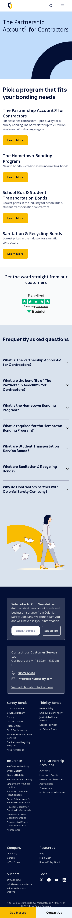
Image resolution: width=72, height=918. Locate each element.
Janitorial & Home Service (48, 719)
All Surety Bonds (15, 749)
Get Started (18, 913)
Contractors (45, 788)
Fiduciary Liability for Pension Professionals (19, 808)
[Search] (53, 6)
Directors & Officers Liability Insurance (17, 824)
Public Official (14, 725)
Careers (11, 857)
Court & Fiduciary (16, 712)
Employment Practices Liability (18, 785)
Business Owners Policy (19, 779)
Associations (46, 783)
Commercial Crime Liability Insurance (16, 816)
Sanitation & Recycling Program (18, 744)
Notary (10, 717)
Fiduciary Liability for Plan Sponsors (17, 793)
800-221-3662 (26, 673)
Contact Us (54, 913)
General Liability (15, 775)
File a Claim (45, 857)
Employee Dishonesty (51, 712)
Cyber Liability (14, 770)
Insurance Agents (48, 775)
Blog (41, 853)
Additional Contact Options (16, 890)
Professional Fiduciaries (52, 792)
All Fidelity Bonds (48, 729)
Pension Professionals (51, 779)
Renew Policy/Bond (49, 862)
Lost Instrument (15, 721)
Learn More (15, 140)
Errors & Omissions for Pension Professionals (19, 801)
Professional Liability (18, 766)
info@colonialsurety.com (35, 679)
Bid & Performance (17, 730)
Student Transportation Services (19, 736)
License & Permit (15, 708)
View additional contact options (32, 687)
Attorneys (44, 770)
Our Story (12, 853)
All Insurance (13, 829)
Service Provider (48, 724)
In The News (13, 862)
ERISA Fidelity (46, 708)
